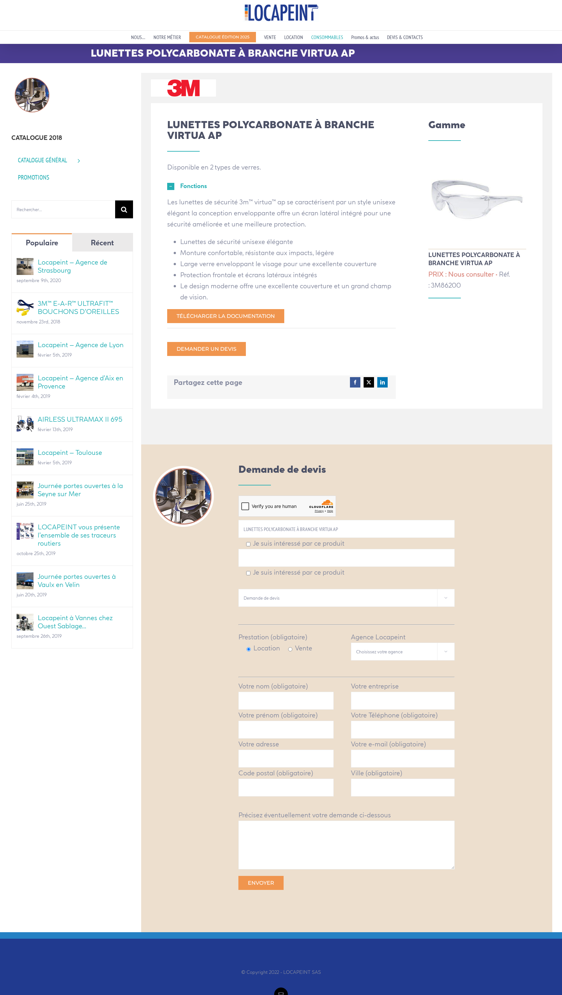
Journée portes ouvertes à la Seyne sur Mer (80, 490)
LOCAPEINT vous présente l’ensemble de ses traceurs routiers (79, 535)
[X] (369, 382)
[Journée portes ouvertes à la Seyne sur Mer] (25, 487)
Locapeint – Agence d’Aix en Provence (80, 382)
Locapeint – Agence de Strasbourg (72, 266)
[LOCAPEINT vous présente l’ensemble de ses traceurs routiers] (25, 528)
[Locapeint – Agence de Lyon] (25, 346)
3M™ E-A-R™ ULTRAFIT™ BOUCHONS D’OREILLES (78, 307)
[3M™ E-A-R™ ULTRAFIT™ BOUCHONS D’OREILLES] (25, 305)
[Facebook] (355, 382)
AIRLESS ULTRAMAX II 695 (80, 419)
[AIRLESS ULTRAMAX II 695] (25, 420)
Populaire (42, 242)
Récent (102, 242)
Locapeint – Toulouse (70, 452)
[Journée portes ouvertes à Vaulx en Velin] (25, 578)
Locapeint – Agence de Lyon (81, 345)
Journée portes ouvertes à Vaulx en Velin (77, 580)
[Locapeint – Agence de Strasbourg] (25, 263)
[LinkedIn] (382, 382)
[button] (281, 186)
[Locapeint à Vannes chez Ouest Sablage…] (25, 619)
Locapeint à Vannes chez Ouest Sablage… (75, 622)
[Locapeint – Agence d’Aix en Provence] (25, 379)
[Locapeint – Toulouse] (25, 454)
